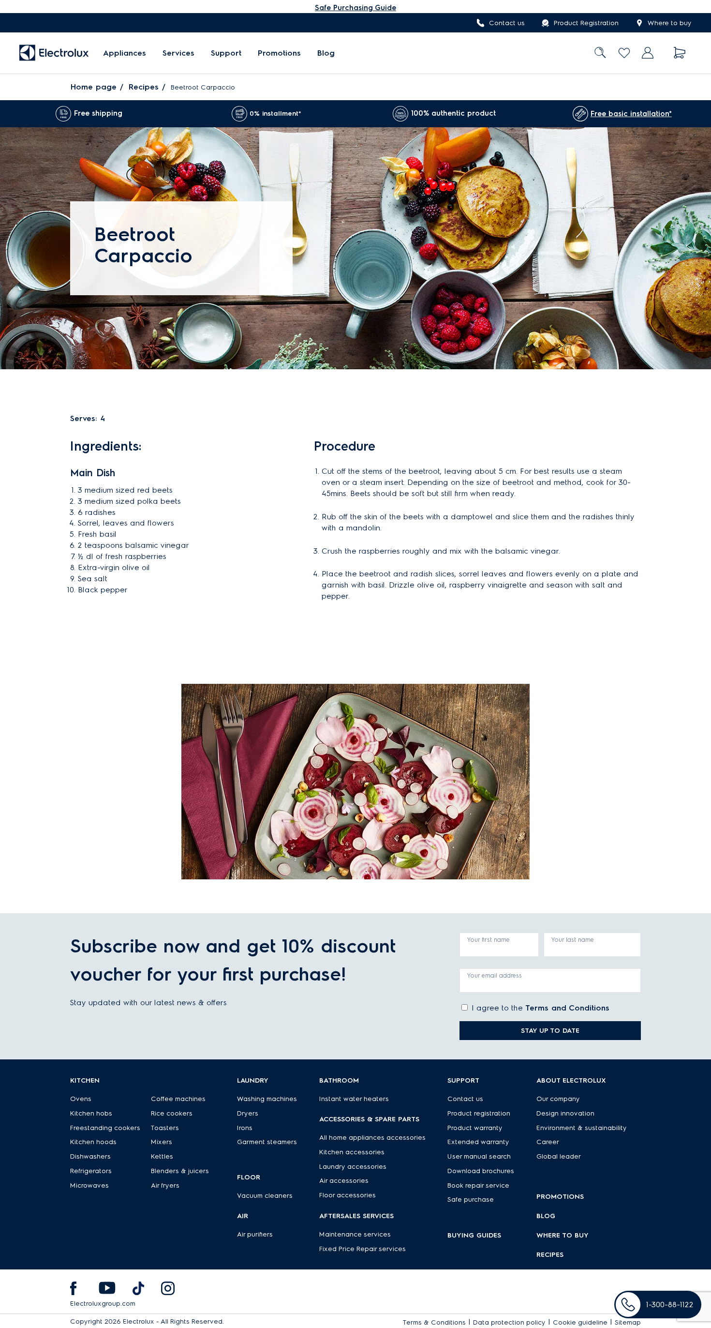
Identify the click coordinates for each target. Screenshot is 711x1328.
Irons (244, 1128)
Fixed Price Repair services (362, 1249)
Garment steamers (267, 1142)
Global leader (558, 1156)
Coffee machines (178, 1099)
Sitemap (628, 1322)
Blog (326, 53)
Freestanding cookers (105, 1128)
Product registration (478, 1113)
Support (226, 53)
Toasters (165, 1128)
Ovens (80, 1099)
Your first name (488, 939)
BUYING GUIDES (474, 1235)
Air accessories (344, 1181)
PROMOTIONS (560, 1196)
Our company (558, 1099)
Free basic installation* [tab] (631, 113)
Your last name (572, 939)
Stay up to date (550, 1030)
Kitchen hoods (93, 1142)
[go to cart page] (680, 53)
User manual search (479, 1156)
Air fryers (165, 1185)
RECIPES (549, 1255)
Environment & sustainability (581, 1128)
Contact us (507, 23)
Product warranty (475, 1128)
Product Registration (586, 23)
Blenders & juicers (180, 1171)
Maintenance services (355, 1234)
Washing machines (267, 1099)
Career (547, 1142)
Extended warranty (478, 1142)
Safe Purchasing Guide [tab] (355, 7)
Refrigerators (91, 1171)
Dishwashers (90, 1156)
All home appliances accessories (372, 1137)
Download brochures (480, 1171)
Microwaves (89, 1185)
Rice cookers (172, 1113)
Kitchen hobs (91, 1113)
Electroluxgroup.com (102, 1303)
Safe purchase (470, 1199)
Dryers (247, 1113)
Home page (94, 86)
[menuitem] (124, 53)
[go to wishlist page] (624, 53)
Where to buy (670, 23)
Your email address (494, 975)
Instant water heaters (354, 1099)
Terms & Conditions (434, 1322)
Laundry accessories (352, 1166)
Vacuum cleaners (265, 1196)
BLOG (545, 1216)
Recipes (144, 86)
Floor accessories (347, 1195)
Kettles (162, 1156)
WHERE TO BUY (562, 1235)
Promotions (279, 53)
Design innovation (565, 1113)
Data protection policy (509, 1322)
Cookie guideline (580, 1322)
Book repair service (478, 1185)
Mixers (161, 1142)
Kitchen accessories (352, 1152)
